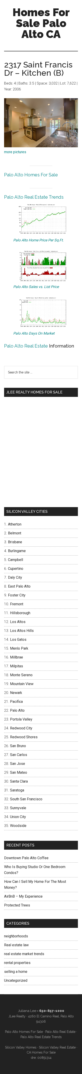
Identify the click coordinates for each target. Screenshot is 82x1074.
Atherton (14, 524)
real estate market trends (24, 954)
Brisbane (15, 542)
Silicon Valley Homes (20, 1047)
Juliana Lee (27, 1011)
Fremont (16, 604)
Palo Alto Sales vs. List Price (36, 287)
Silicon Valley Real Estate (57, 1047)
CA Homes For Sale (41, 1052)
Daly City (15, 577)
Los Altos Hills (22, 630)
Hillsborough (20, 613)
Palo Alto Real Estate (26, 346)
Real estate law (16, 945)
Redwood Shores (24, 737)
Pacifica (16, 701)
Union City (18, 817)
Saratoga (17, 790)
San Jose (17, 763)
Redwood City (21, 728)
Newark (16, 693)
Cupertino (15, 568)
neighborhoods (16, 936)
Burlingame (17, 551)
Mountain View (21, 684)
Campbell (15, 560)
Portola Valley (21, 719)
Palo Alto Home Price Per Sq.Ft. (38, 240)
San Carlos (18, 755)
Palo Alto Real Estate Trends (34, 197)
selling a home (15, 971)
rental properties (17, 963)
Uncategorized (15, 980)
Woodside (18, 826)
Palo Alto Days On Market (33, 333)
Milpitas (16, 666)
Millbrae (16, 657)
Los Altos (18, 622)
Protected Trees (17, 905)
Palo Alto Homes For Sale (31, 175)
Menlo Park (19, 648)
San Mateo (18, 772)
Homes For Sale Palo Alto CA (41, 23)
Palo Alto (17, 710)
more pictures (15, 152)
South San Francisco (26, 799)
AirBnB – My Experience (23, 896)
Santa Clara (19, 781)
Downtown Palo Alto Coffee (26, 858)
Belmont (14, 533)
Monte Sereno (21, 675)
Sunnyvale (18, 808)
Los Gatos (18, 639)
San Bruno (18, 746)
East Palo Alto (19, 586)
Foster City (17, 595)
